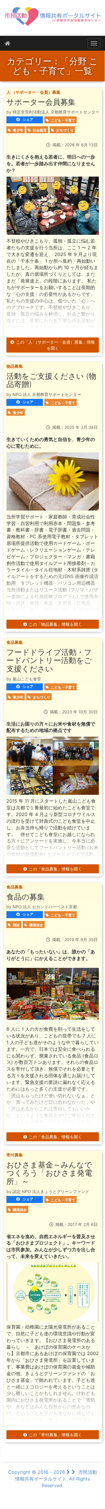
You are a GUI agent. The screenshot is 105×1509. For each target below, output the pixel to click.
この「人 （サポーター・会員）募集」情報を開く (55, 345)
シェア (27, 119)
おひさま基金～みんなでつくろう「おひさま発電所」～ (49, 1173)
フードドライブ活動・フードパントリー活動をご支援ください (49, 660)
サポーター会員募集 (41, 101)
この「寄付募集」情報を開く (55, 1434)
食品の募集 (25, 896)
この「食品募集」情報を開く (55, 868)
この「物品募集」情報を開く (55, 624)
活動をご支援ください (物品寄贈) (51, 380)
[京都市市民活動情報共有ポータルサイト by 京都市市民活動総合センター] (52, 19)
